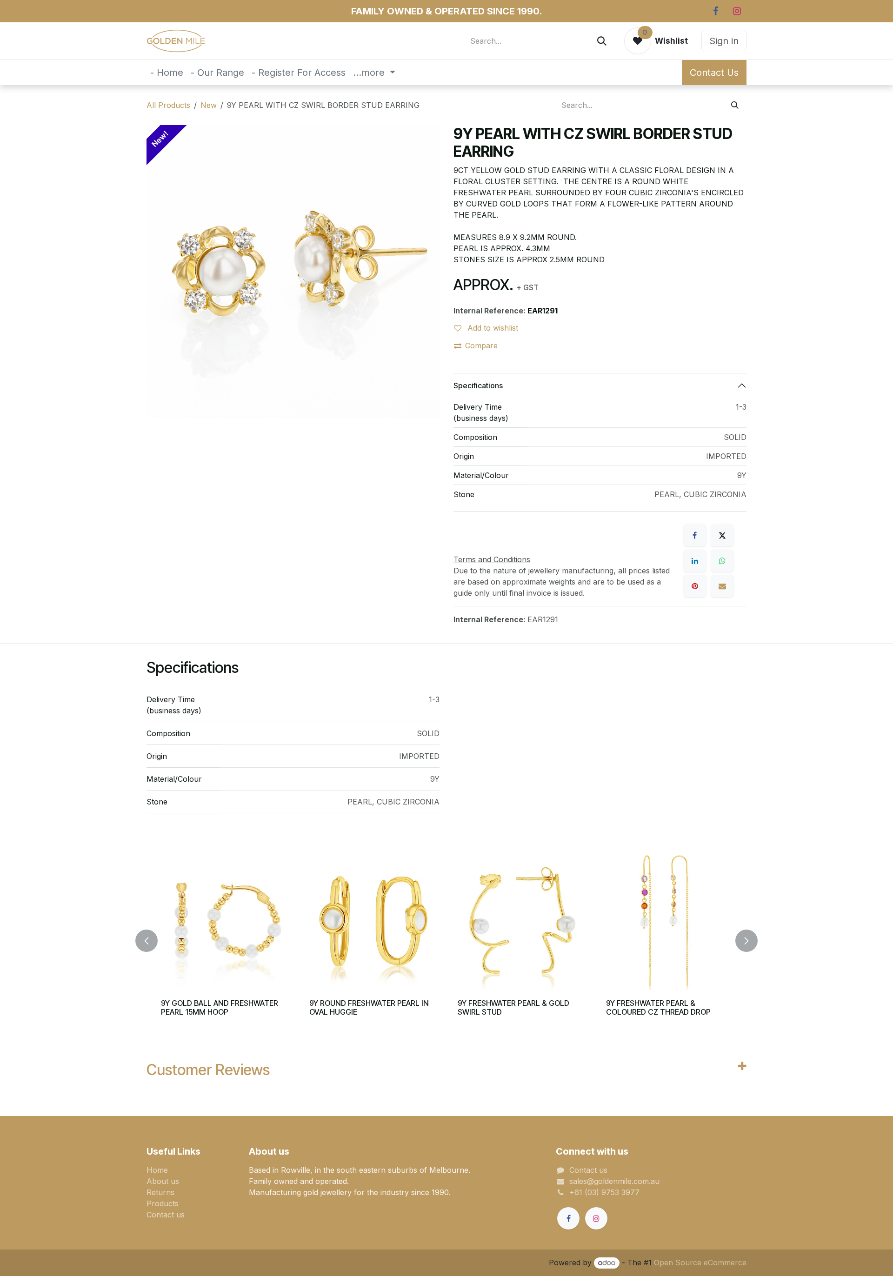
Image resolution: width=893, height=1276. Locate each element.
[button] (152, 941)
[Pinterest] (695, 586)
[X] (722, 535)
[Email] (722, 586)
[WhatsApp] (722, 561)
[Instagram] (736, 11)
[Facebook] (715, 11)
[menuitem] (167, 72)
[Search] (601, 40)
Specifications (478, 385)
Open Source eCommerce (700, 1262)
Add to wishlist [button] (491, 327)
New (208, 105)
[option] (446, 941)
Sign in (724, 41)
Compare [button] (481, 345)
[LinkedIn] (695, 561)
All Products (168, 105)
